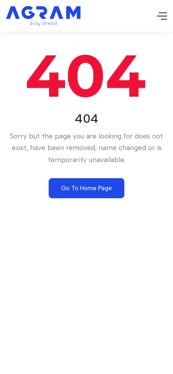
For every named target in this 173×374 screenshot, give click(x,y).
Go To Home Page (86, 188)
